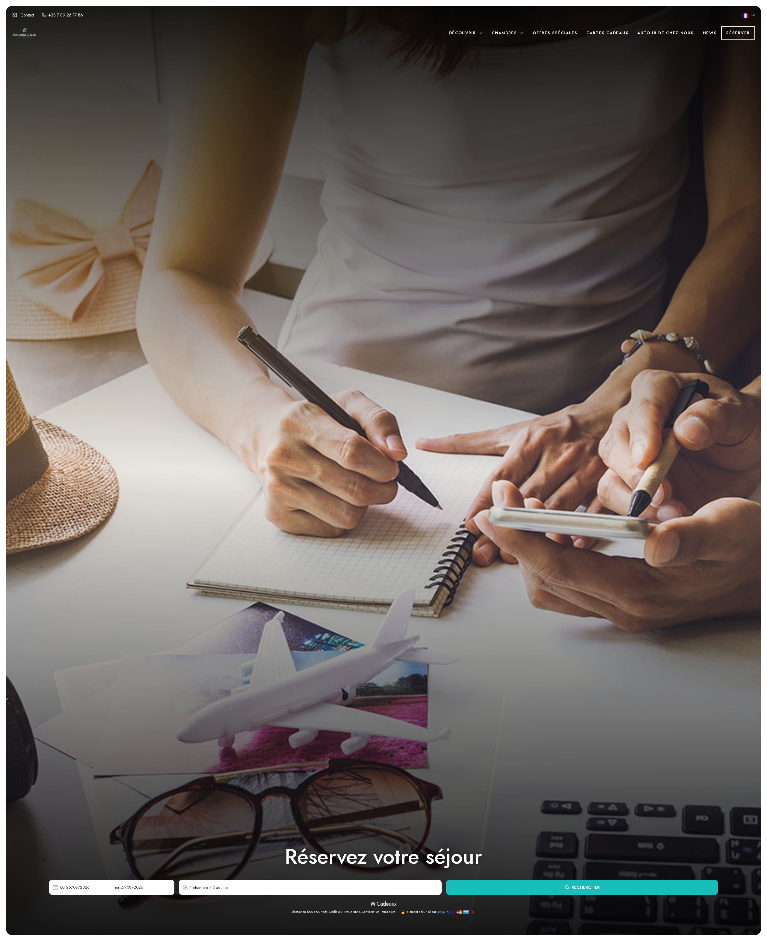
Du (62, 887)
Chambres (505, 33)
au (117, 887)
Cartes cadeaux (607, 33)
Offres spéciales (555, 33)
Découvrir (463, 33)
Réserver (738, 33)
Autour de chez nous (665, 33)
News (710, 33)
